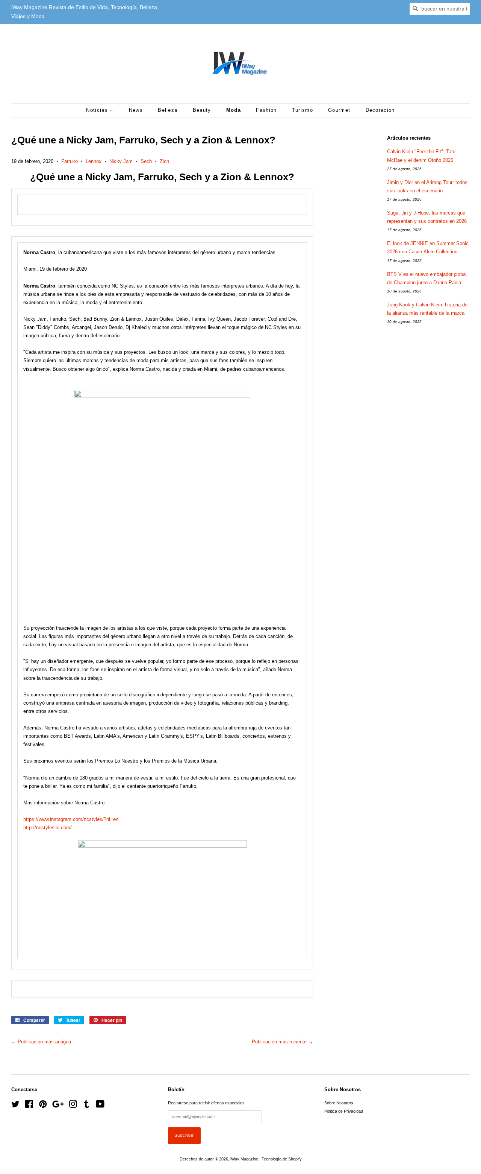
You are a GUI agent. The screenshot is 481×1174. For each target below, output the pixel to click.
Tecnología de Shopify (282, 1159)
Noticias (98, 110)
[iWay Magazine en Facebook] (29, 1106)
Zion (164, 161)
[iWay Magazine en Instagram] (73, 1106)
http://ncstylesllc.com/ (47, 827)
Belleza (167, 110)
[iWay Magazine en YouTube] (100, 1106)
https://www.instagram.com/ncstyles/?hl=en (70, 819)
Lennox (93, 161)
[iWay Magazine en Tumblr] (86, 1106)
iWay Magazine (244, 1159)
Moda (233, 110)
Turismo (302, 110)
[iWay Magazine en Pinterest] (43, 1106)
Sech (146, 161)
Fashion (266, 110)
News (136, 110)
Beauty (202, 110)
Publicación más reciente (279, 1042)
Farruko (69, 161)
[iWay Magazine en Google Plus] (58, 1106)
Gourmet (339, 110)
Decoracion (380, 110)
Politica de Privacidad (343, 1111)
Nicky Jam (121, 161)
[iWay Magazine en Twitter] (15, 1106)
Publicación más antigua (44, 1042)
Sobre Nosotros (338, 1103)
